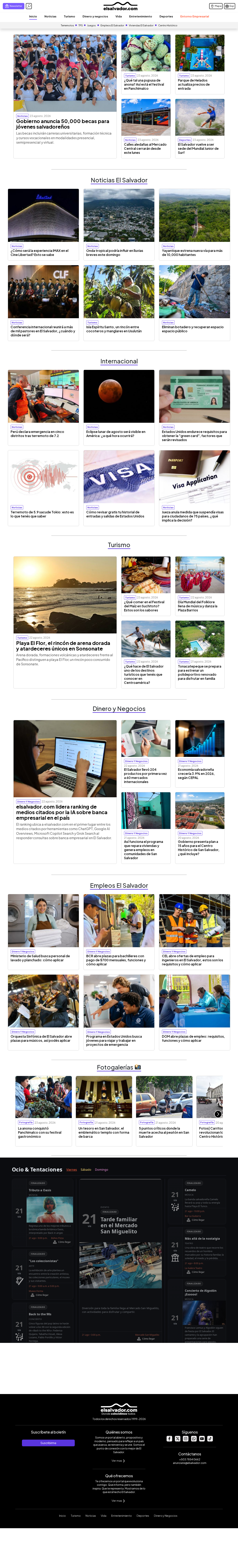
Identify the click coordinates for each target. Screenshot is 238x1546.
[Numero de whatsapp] (194, 1440)
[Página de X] (177, 1440)
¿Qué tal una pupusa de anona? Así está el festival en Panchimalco (144, 84)
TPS (80, 25)
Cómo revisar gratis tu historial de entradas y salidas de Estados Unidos (115, 514)
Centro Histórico (167, 25)
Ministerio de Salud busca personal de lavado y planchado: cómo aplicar (40, 958)
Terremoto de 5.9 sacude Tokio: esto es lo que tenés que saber (42, 514)
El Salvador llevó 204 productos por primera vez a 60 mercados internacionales (145, 775)
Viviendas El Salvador (141, 25)
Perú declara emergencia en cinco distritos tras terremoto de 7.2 (37, 434)
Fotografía (26, 1122)
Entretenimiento (140, 16)
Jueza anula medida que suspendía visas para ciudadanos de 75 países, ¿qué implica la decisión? (193, 516)
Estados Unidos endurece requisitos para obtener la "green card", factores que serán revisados (194, 436)
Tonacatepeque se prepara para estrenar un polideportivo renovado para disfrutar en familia (199, 672)
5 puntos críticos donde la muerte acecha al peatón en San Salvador (164, 1132)
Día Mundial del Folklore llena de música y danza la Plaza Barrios (197, 606)
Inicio (33, 16)
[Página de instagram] (186, 1440)
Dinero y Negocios (165, 1515)
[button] (218, 1114)
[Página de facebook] (169, 1440)
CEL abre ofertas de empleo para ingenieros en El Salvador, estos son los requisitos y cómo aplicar (192, 960)
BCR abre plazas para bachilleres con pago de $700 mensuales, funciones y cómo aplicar (116, 960)
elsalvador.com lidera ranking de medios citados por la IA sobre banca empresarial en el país (61, 812)
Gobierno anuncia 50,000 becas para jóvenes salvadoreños (62, 124)
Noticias (50, 16)
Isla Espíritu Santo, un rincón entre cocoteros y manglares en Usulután (114, 329)
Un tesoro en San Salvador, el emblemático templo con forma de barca (103, 1132)
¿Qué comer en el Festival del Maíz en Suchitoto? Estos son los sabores (144, 606)
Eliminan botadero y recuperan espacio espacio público (193, 329)
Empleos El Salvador (112, 25)
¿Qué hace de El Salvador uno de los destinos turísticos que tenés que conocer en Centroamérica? (144, 674)
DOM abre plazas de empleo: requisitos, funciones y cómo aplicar (193, 1038)
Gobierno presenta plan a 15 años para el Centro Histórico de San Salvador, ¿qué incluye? (198, 848)
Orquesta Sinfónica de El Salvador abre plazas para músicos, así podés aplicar (41, 1038)
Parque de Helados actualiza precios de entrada (194, 84)
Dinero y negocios (95, 16)
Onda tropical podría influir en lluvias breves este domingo (114, 253)
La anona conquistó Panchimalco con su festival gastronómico (39, 1132)
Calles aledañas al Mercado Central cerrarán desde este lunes (145, 148)
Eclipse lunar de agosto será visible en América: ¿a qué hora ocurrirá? (115, 434)
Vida (118, 16)
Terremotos (67, 25)
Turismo (69, 16)
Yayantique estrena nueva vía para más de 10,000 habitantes (192, 253)
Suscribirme (48, 1443)
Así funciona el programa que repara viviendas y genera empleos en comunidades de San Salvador (143, 850)
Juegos (91, 25)
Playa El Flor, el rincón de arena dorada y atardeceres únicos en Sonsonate (63, 646)
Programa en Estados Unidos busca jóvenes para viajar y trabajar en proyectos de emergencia (114, 1040)
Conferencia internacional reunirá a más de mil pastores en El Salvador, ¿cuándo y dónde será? (43, 331)
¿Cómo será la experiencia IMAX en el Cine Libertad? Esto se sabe (39, 253)
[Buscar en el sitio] (29, 6)
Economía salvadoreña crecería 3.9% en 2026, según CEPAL (196, 773)
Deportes (166, 16)
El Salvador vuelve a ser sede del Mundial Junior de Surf (198, 148)
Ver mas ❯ (118, 1460)
